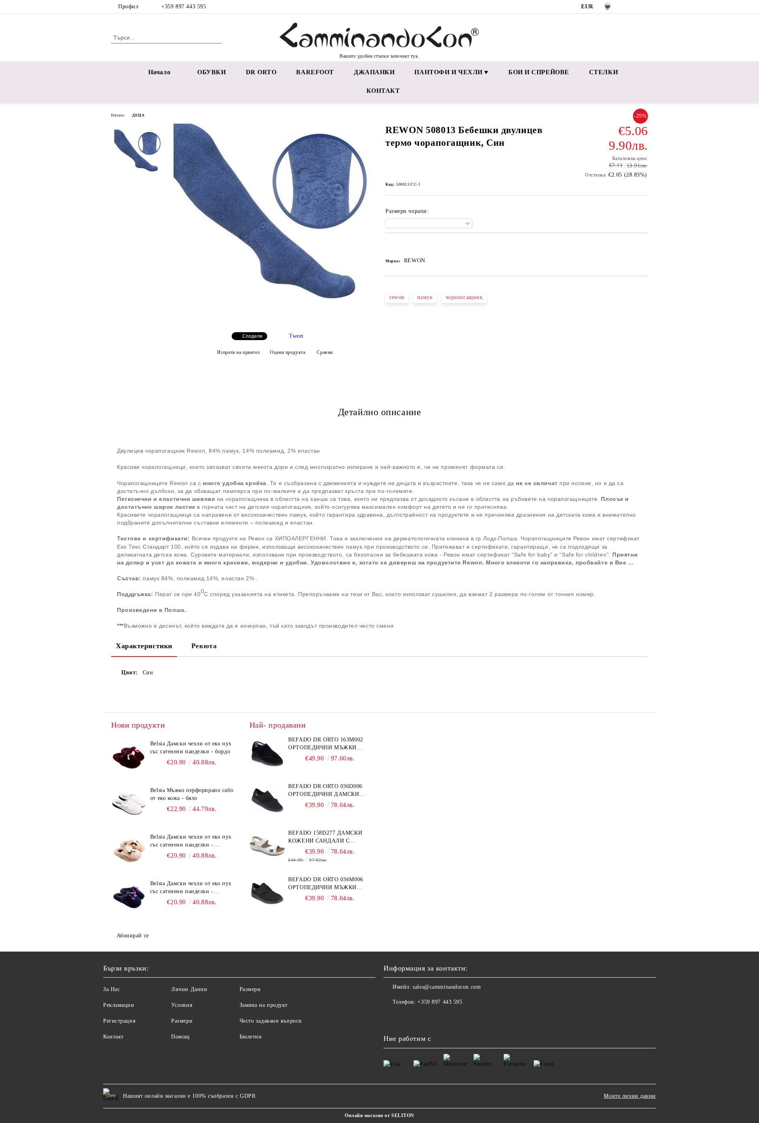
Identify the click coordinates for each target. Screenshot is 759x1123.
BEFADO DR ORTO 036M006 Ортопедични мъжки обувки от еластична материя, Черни (325, 884)
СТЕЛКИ (603, 72)
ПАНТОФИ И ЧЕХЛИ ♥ (451, 72)
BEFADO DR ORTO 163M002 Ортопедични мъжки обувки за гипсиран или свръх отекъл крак (327, 744)
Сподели (252, 336)
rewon (396, 297)
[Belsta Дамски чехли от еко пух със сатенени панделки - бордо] (129, 757)
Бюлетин (251, 1037)
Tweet (296, 336)
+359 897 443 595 (183, 6)
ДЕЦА (138, 115)
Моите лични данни (630, 1096)
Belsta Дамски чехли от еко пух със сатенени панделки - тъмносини (191, 887)
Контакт (113, 1037)
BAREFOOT (315, 72)
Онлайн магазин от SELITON (379, 1115)
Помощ (180, 1037)
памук (425, 297)
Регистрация (119, 1021)
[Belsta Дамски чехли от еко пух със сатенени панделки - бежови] (129, 851)
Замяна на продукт (264, 1005)
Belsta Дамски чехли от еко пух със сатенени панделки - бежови (191, 841)
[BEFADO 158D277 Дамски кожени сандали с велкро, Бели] (267, 847)
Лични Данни (189, 989)
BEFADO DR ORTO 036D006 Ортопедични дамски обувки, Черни (325, 790)
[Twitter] (643, 6)
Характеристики (144, 646)
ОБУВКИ (211, 72)
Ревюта (204, 646)
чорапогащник (464, 297)
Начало (159, 72)
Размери (182, 1021)
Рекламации (118, 1005)
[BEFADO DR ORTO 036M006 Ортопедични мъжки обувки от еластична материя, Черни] (267, 893)
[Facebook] (631, 6)
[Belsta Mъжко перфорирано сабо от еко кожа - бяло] (129, 804)
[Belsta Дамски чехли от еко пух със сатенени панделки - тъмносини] (129, 897)
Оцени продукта (287, 352)
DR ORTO (261, 72)
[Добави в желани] (400, 246)
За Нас (111, 989)
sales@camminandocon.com (447, 987)
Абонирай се (133, 936)
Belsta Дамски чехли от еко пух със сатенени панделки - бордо (191, 747)
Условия (181, 1005)
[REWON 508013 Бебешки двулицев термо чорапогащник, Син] (272, 319)
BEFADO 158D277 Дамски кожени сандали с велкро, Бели (325, 837)
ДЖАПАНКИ (374, 72)
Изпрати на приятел (238, 352)
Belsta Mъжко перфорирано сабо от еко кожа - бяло (191, 794)
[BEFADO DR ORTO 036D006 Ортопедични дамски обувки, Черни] (267, 800)
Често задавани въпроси (271, 1021)
